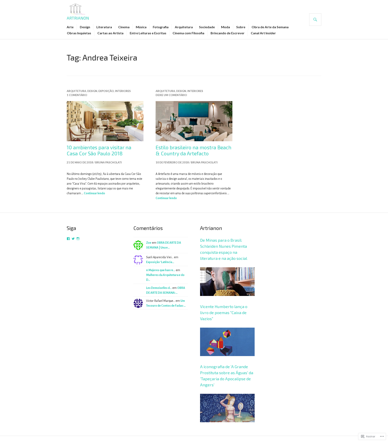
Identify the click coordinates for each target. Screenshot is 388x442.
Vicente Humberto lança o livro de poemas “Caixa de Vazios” (223, 312)
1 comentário (77, 95)
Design (85, 27)
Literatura (104, 27)
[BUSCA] (315, 19)
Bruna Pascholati (108, 162)
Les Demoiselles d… (159, 287)
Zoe (148, 242)
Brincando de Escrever (228, 33)
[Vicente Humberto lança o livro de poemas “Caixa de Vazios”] (227, 361)
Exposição (106, 91)
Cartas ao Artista (110, 33)
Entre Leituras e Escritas (148, 33)
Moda (225, 27)
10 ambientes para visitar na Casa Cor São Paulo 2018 (99, 150)
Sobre (240, 27)
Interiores (123, 91)
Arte (70, 27)
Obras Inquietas (79, 33)
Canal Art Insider (263, 33)
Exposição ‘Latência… (160, 262)
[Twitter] (73, 238)
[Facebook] (68, 238)
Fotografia (161, 27)
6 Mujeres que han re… (160, 270)
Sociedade (207, 27)
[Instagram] (78, 238)
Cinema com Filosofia (188, 33)
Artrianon (78, 18)
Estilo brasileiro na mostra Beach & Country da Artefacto (193, 150)
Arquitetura (184, 27)
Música (141, 27)
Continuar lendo (94, 193)
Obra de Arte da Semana (270, 27)
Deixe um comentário (171, 95)
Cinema (124, 27)
